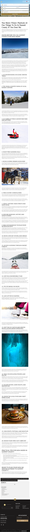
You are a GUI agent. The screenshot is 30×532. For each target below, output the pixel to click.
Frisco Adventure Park (7, 122)
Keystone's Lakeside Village (5, 298)
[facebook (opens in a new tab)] (1, 525)
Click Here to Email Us (3, 522)
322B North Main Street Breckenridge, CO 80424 (4, 518)
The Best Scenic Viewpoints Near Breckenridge (8, 480)
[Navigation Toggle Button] (28, 1)
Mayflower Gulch (8, 81)
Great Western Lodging (21, 473)
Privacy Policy (17, 508)
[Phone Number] (23, 1)
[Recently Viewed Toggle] (25, 1)
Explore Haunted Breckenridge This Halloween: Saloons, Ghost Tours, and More (15, 478)
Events (3, 490)
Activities (3, 488)
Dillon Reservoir (4, 376)
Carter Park (6, 154)
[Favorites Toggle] (27, 1)
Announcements (4, 489)
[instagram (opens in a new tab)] (3, 525)
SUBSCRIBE (22, 520)
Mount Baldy (3, 81)
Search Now (15, 14)
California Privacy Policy (25, 508)
